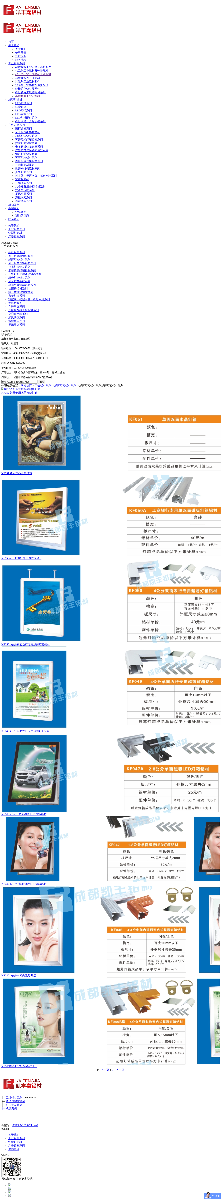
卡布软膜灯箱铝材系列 (29, 146)
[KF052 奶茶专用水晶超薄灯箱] (110, 389)
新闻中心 (13, 208)
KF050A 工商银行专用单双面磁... (21, 558)
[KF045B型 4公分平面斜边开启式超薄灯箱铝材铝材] (110, 1021)
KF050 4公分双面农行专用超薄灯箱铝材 (25, 644)
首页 (11, 41)
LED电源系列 (23, 114)
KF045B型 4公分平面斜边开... (19, 1066)
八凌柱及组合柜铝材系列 (30, 186)
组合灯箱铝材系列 (26, 154)
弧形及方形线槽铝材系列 (30, 92)
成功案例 (13, 204)
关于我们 (13, 45)
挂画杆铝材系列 (25, 164)
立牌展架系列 (23, 182)
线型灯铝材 (15, 99)
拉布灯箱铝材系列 (26, 143)
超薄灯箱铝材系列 (26, 135)
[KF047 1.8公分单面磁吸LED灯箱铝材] (110, 849)
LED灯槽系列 (23, 103)
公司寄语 (20, 52)
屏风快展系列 (23, 193)
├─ (3, 1108)
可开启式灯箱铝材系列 (29, 139)
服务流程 (20, 59)
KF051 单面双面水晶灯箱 (16, 473)
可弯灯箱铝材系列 (26, 157)
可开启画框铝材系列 (27, 132)
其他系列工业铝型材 (27, 96)
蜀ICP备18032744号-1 (25, 1125)
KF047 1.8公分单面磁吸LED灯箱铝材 (23, 883)
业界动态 (20, 211)
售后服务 (20, 56)
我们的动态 (22, 215)
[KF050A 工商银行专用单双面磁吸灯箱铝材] (110, 516)
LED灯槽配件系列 (26, 117)
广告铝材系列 (16, 125)
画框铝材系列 (23, 128)
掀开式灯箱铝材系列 (27, 168)
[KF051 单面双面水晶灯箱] (110, 433)
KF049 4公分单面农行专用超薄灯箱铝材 (25, 731)
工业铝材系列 (16, 63)
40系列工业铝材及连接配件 (31, 70)
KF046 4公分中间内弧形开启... (19, 975)
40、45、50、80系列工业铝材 (33, 74)
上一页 (105, 1069)
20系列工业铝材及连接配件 (31, 85)
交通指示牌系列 (25, 190)
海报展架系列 (23, 197)
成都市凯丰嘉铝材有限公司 (15, 338)
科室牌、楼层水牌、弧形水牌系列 (36, 175)
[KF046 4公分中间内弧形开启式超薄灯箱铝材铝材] (110, 930)
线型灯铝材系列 (15, 1101)
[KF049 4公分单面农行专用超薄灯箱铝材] (110, 687)
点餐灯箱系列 (23, 172)
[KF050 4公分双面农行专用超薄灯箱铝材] (110, 601)
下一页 (120, 1069)
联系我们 (13, 219)
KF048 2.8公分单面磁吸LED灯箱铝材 (23, 814)
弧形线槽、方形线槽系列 (30, 121)
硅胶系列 (20, 106)
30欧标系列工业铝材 (27, 77)
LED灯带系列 (23, 110)
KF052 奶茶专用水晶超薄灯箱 (19, 392)
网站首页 (26, 385)
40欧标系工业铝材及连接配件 (33, 67)
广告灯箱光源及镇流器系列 (31, 150)
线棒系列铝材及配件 (27, 88)
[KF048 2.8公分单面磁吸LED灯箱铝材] (110, 773)
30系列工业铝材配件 (27, 81)
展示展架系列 (23, 201)
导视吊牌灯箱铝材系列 (29, 161)
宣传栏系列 (22, 179)
